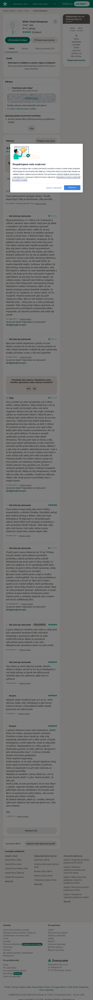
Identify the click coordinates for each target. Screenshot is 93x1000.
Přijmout (72, 187)
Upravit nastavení (54, 188)
